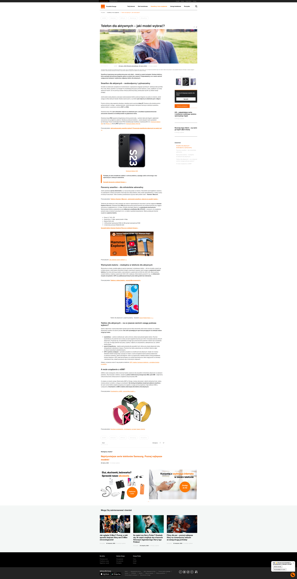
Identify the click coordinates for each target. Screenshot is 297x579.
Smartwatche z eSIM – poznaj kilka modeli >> (123, 391)
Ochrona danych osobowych (131, 575)
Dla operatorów (119, 559)
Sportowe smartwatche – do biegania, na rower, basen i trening (128, 429)
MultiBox (141, 573)
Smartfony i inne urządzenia (159, 6)
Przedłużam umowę (104, 561)
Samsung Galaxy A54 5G (133, 123)
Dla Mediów (119, 563)
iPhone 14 (108, 123)
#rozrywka (102, 543)
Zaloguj (194, 1)
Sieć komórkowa (143, 6)
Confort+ (127, 573)
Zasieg (182, 1)
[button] (147, 501)
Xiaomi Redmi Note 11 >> (146, 318)
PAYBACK (133, 573)
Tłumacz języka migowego (164, 571)
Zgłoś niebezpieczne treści (150, 571)
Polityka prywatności (160, 573)
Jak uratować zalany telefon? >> (118, 260)
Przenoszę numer (104, 559)
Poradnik (103, 12)
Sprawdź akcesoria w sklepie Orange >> (114, 182)
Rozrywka (187, 6)
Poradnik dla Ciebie (104, 1)
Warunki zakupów (149, 573)
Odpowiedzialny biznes (136, 571)
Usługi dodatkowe (175, 6)
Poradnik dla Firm (113, 1)
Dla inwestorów (119, 561)
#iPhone (123, 18)
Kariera (134, 563)
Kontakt (177, 1)
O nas (134, 559)
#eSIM (104, 18)
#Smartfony (144, 18)
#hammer (113, 18)
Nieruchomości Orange (145, 575)
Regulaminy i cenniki (104, 563)
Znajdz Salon (188, 1)
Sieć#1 (126, 571)
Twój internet (131, 6)
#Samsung (133, 18)
